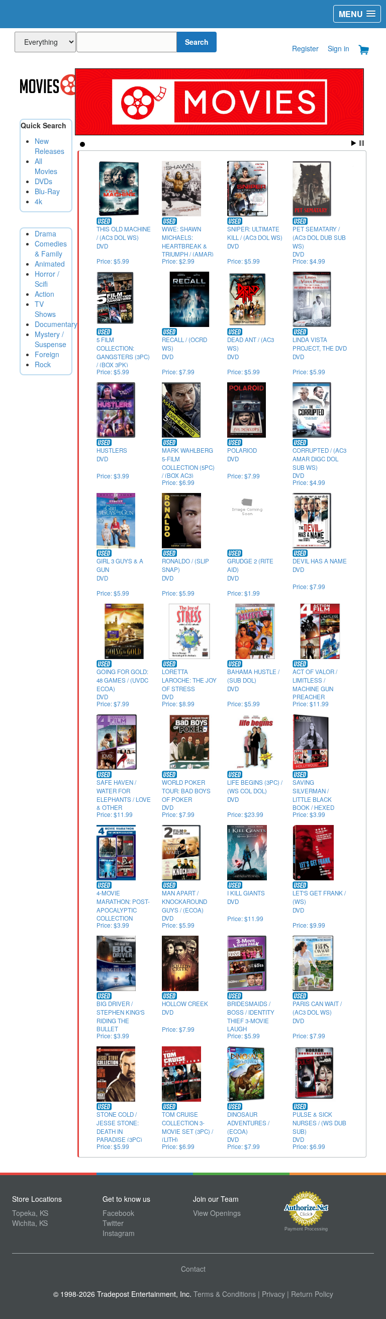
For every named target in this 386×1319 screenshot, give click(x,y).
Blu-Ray (47, 191)
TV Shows (45, 309)
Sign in (338, 48)
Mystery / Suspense (50, 339)
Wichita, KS (30, 1223)
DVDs (43, 181)
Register (305, 48)
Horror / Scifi (47, 279)
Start (353, 143)
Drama (45, 233)
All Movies (46, 166)
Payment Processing (306, 1228)
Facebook (118, 1213)
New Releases (49, 146)
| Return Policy (310, 1294)
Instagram (119, 1233)
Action (44, 294)
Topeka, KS (30, 1213)
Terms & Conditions (225, 1294)
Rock (43, 364)
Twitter (113, 1223)
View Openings (217, 1213)
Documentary (56, 324)
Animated (50, 264)
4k (38, 201)
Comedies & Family (51, 248)
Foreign (47, 354)
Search (197, 42)
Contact (193, 1269)
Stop (361, 143)
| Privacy (271, 1294)
